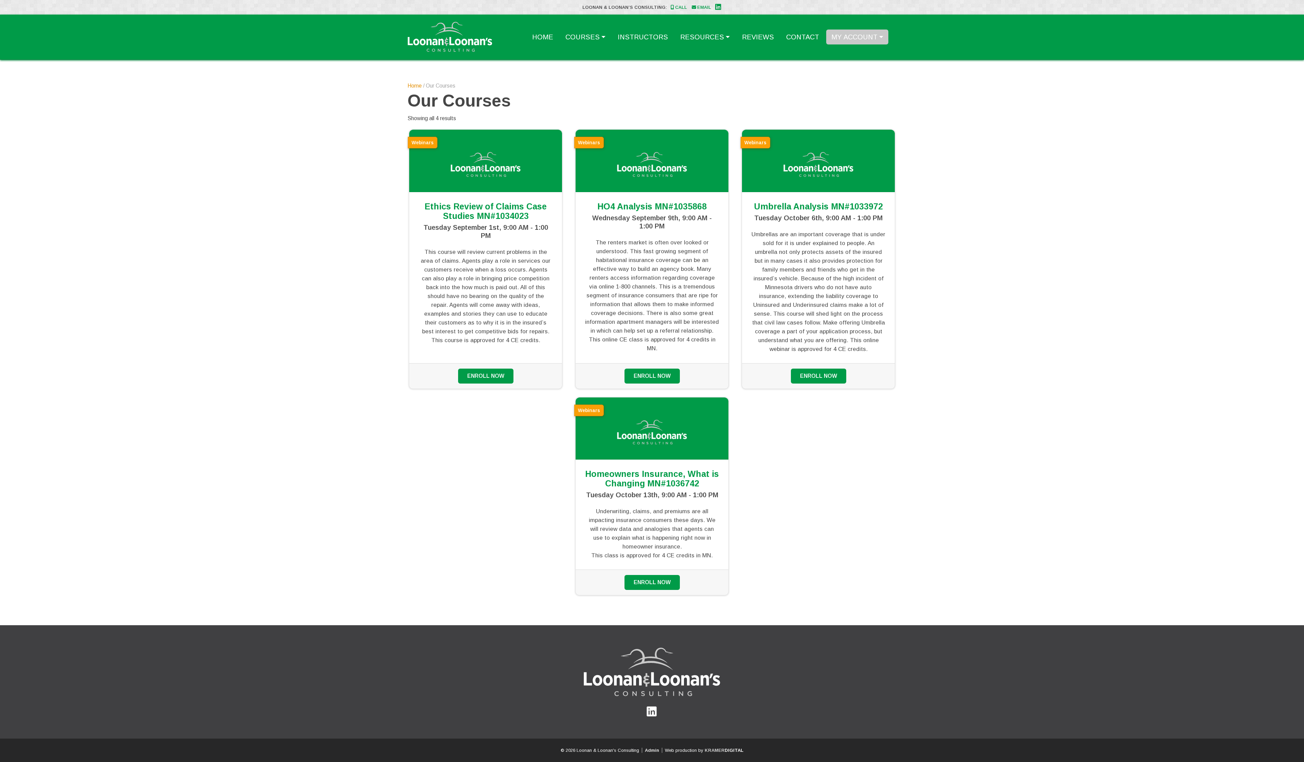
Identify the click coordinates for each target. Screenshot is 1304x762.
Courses (582, 37)
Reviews (758, 37)
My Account (854, 37)
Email (704, 7)
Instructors (643, 37)
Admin (652, 750)
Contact (802, 37)
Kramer (724, 750)
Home (542, 37)
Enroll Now (485, 376)
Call (681, 7)
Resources (702, 37)
